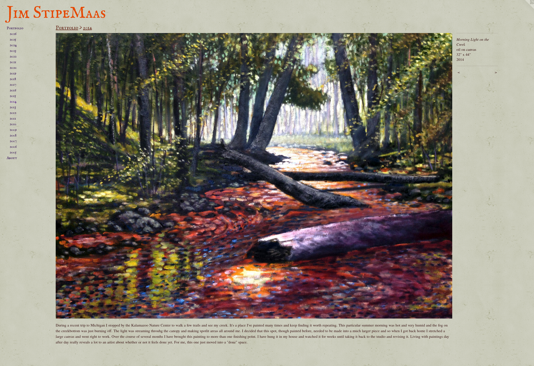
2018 (13, 79)
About (12, 158)
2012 (13, 113)
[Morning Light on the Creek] (254, 176)
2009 (13, 130)
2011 (13, 118)
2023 (13, 50)
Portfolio (15, 28)
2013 (13, 107)
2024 (13, 45)
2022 (13, 56)
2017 (13, 84)
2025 (13, 39)
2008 (13, 135)
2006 (13, 146)
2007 (13, 141)
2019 (13, 73)
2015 (13, 96)
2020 (13, 67)
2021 (13, 62)
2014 (13, 101)
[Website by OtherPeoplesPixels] (525, 8)
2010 (13, 124)
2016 (13, 90)
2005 (13, 152)
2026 (13, 34)
